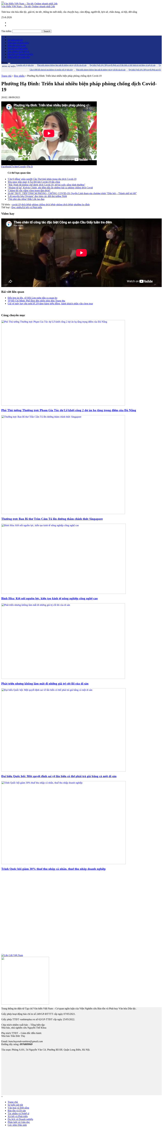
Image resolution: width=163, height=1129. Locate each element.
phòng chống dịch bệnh (44, 204)
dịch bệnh (26, 204)
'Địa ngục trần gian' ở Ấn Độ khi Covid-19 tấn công (34, 182)
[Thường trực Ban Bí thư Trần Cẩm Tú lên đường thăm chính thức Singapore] (63, 513)
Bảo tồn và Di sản (17, 45)
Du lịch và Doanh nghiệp (20, 54)
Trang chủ (6, 75)
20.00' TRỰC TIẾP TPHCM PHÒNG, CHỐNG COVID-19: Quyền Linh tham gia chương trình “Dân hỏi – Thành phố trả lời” (72, 193)
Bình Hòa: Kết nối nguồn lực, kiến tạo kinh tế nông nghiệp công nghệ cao (49, 598)
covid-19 (16, 204)
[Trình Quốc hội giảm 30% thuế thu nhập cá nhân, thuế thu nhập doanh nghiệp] (63, 863)
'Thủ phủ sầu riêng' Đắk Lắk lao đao (26, 199)
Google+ (22, 166)
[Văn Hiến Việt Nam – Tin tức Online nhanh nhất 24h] (29, 3)
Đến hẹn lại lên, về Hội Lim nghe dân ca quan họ (32, 297)
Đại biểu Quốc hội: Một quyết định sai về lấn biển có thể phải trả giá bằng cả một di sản (59, 776)
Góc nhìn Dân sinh (17, 1125)
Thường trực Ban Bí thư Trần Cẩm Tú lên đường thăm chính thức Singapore (52, 518)
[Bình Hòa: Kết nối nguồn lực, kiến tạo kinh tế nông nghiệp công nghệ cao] (63, 593)
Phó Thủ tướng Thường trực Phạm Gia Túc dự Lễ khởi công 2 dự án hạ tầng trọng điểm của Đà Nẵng (68, 410)
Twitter (14, 166)
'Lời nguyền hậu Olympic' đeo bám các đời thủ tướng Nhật (37, 196)
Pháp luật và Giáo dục (19, 57)
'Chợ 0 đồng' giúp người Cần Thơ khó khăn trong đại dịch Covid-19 (42, 179)
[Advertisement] (81, 914)
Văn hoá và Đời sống (18, 42)
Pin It (30, 166)
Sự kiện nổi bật (15, 39)
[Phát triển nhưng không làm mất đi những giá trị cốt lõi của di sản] (63, 678)
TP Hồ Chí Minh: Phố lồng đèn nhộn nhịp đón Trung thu (36, 300)
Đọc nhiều (19, 75)
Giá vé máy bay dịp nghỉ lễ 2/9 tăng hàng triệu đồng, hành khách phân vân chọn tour (50, 303)
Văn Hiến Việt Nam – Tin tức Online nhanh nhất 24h (28, 6)
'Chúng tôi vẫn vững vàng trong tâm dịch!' (29, 190)
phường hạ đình (82, 204)
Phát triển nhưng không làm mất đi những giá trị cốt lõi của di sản (45, 683)
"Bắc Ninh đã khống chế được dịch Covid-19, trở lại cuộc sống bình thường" (46, 184)
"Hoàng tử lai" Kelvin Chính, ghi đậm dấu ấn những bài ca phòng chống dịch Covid (50, 187)
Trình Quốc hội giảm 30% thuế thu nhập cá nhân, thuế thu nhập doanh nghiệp (53, 869)
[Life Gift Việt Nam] (12, 955)
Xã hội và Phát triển (18, 48)
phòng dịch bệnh (64, 204)
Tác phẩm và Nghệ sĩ (18, 51)
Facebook (6, 166)
